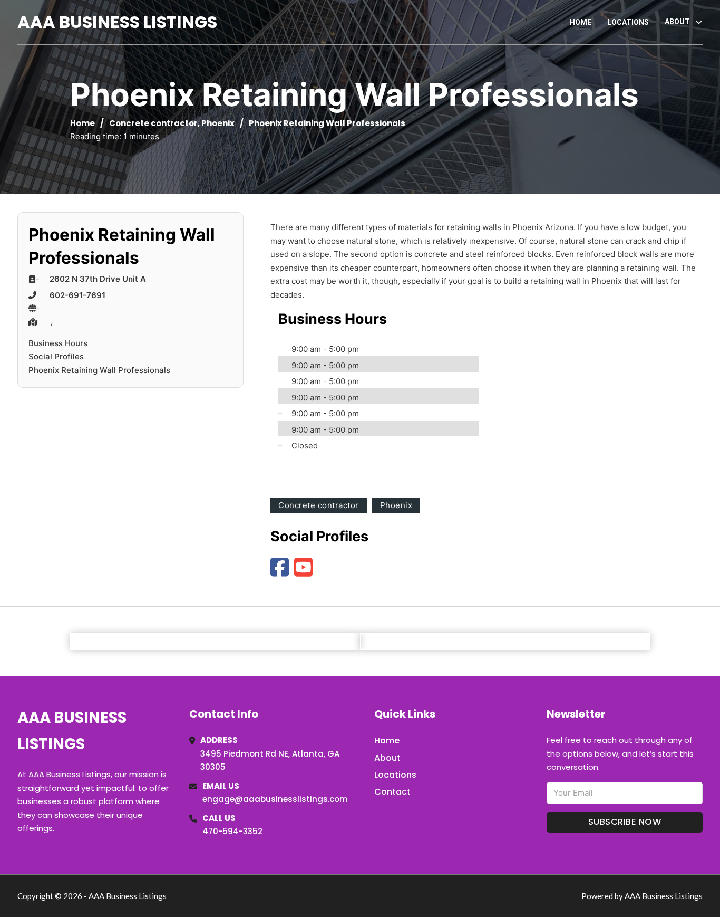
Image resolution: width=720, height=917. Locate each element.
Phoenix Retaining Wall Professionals (99, 370)
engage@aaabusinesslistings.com (275, 799)
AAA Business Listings (117, 22)
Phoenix (218, 123)
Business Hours (57, 343)
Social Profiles (56, 356)
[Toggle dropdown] (699, 22)
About (387, 758)
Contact (392, 792)
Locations (628, 22)
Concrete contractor (153, 123)
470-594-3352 (232, 831)
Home (580, 22)
